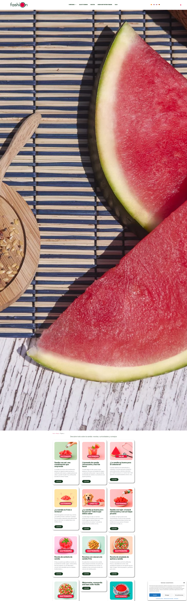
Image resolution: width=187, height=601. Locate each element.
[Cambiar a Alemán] (159, 4)
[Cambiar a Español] (151, 4)
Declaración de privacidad (168, 598)
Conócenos (72, 4)
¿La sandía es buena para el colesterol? (120, 463)
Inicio (54, 433)
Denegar (167, 595)
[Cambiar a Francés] (156, 4)
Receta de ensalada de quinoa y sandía (119, 558)
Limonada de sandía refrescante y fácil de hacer (91, 464)
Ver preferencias (179, 595)
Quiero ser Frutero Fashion (105, 4)
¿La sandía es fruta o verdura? (63, 511)
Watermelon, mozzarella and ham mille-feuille (92, 583)
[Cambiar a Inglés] (154, 4)
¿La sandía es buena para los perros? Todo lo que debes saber (92, 512)
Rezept (57, 433)
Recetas (93, 4)
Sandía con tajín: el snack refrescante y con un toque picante (121, 512)
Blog (116, 4)
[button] (184, 582)
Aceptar (155, 595)
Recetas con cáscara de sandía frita (92, 558)
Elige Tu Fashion (83, 4)
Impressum (176, 598)
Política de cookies (159, 598)
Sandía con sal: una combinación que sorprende (62, 464)
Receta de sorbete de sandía (63, 558)
